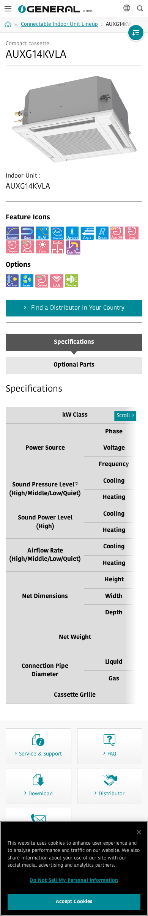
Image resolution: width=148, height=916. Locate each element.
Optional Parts (74, 365)
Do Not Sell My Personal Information (74, 880)
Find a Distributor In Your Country (76, 308)
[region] (74, 869)
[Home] (9, 24)
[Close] (139, 832)
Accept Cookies (74, 901)
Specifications (74, 342)
